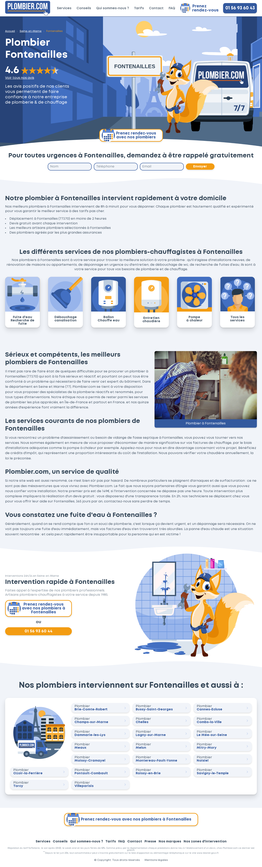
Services (64, 8)
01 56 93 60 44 (38, 631)
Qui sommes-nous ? (112, 8)
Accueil (10, 31)
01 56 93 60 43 (240, 8)
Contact (156, 8)
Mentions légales (156, 860)
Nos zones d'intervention (205, 841)
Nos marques (170, 841)
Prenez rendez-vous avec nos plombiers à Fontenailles (43, 608)
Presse (150, 841)
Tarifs (139, 8)
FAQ (172, 8)
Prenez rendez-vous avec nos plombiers (136, 135)
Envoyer (200, 166)
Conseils (84, 8)
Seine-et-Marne (31, 31)
